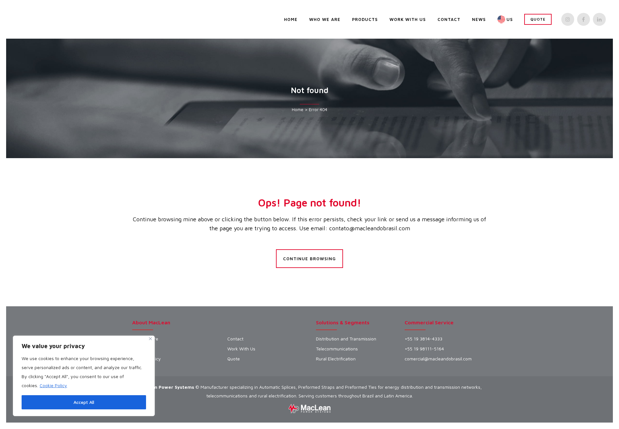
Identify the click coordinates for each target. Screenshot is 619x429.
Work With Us (241, 349)
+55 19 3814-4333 (423, 339)
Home (297, 109)
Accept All (84, 402)
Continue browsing (309, 258)
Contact (235, 339)
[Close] (150, 338)
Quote (537, 19)
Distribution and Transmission (346, 339)
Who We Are (145, 339)
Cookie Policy (53, 385)
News (138, 349)
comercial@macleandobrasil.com (438, 359)
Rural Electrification (336, 359)
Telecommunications (337, 349)
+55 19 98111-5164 (424, 349)
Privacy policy (146, 359)
